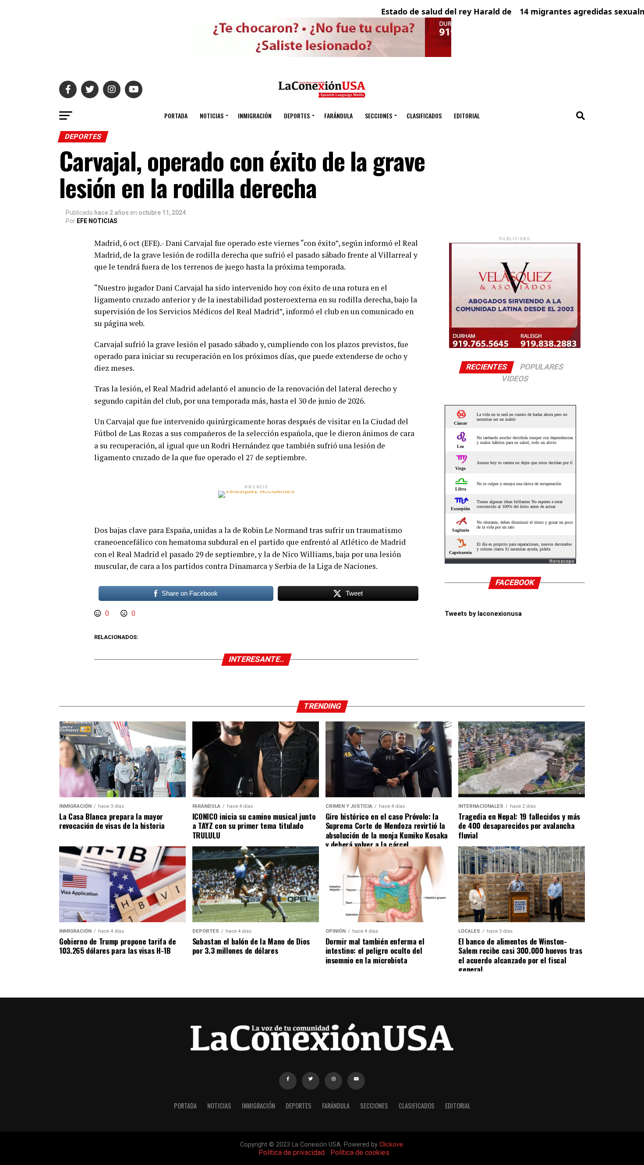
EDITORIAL (467, 115)
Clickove (391, 1144)
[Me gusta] (98, 613)
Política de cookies (359, 1152)
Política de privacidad (291, 1152)
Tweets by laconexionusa (483, 614)
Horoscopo (561, 561)
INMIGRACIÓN (255, 115)
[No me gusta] (124, 613)
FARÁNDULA (338, 115)
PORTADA (176, 115)
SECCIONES (378, 115)
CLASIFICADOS (424, 115)
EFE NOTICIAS (97, 220)
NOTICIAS (211, 115)
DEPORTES (297, 115)
